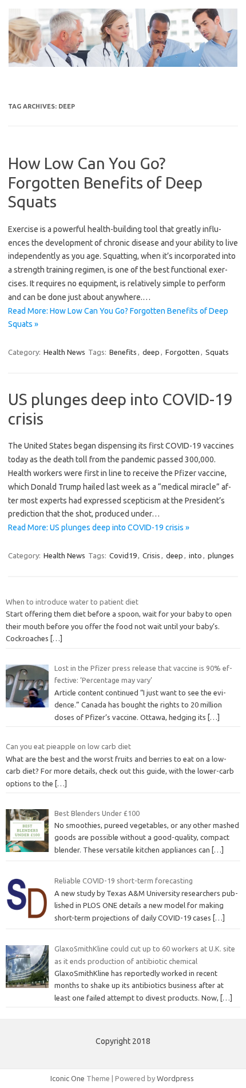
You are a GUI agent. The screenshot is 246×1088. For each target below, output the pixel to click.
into (195, 555)
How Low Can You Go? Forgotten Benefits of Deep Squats (105, 182)
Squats (217, 352)
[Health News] (123, 64)
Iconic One (67, 1078)
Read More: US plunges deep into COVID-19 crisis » (98, 527)
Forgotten (182, 352)
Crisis (151, 555)
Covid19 (123, 555)
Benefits (123, 352)
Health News (64, 352)
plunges (221, 555)
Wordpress (175, 1078)
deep (151, 352)
